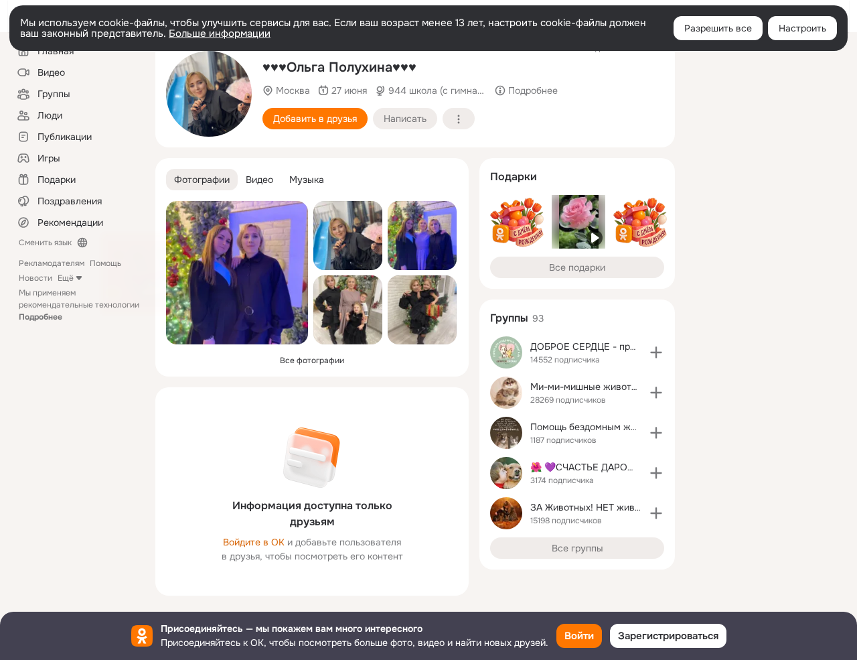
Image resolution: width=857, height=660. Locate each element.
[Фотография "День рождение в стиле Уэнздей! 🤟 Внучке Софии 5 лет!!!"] (422, 309)
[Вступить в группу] (656, 352)
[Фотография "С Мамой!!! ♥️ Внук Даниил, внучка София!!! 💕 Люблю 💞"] (347, 309)
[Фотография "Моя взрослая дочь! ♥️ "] (237, 272)
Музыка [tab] (306, 180)
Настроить (802, 28)
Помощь (105, 263)
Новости (35, 278)
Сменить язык (45, 242)
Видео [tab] (259, 180)
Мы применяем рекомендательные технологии (79, 304)
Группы (509, 318)
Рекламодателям (51, 263)
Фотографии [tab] (202, 180)
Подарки (513, 177)
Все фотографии (312, 360)
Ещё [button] (66, 278)
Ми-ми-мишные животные (589, 387)
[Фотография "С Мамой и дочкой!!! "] (422, 235)
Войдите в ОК (254, 542)
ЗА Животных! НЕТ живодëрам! (600, 507)
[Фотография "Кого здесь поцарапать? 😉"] (209, 94)
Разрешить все (718, 28)
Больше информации (219, 33)
